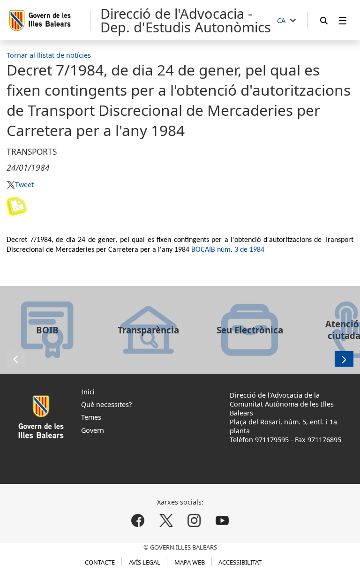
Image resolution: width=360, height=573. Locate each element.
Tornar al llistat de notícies (49, 55)
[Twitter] (166, 520)
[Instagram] (194, 520)
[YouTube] (222, 520)
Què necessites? (106, 404)
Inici (88, 391)
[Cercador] (324, 20)
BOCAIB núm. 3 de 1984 (227, 250)
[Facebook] (138, 520)
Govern (92, 430)
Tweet (24, 184)
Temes (91, 417)
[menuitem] (342, 20)
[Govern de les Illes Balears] (49, 20)
